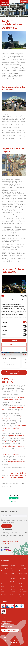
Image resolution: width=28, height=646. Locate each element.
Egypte (3, 581)
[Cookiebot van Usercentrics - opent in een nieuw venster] (21, 296)
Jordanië (12, 565)
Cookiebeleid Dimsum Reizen (9, 541)
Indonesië (3, 594)
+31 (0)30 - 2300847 (10, 630)
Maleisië (12, 581)
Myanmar (12, 591)
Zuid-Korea (22, 597)
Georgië (3, 589)
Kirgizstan (13, 571)
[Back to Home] (5, 3)
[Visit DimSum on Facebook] (2, 549)
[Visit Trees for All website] (21, 606)
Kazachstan (13, 568)
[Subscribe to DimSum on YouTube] (10, 549)
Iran (2, 597)
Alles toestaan (14, 340)
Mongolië (12, 589)
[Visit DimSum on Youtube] (4, 637)
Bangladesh (4, 568)
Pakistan (21, 565)
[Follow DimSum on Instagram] (7, 549)
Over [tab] (23, 299)
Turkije (21, 589)
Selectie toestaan (14, 344)
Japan (11, 563)
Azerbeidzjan (4, 565)
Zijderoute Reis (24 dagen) (16, 477)
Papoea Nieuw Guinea (23, 570)
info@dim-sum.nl (7, 626)
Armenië (3, 563)
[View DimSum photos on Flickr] (5, 549)
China (2, 578)
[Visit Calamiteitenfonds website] (17, 606)
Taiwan (21, 581)
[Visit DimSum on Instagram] (3, 637)
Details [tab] (14, 299)
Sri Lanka (21, 576)
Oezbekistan (13, 597)
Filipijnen (3, 586)
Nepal (11, 594)
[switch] (25, 326)
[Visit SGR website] (3, 606)
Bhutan (3, 571)
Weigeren (14, 349)
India (2, 591)
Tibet (20, 586)
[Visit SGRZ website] (8, 606)
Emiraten (3, 584)
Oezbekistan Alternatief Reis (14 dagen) (13, 446)
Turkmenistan (23, 591)
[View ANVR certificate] (12, 606)
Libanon (12, 578)
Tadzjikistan (22, 578)
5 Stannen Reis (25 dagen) (18, 473)
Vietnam (21, 594)
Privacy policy (5, 543)
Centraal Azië (4, 576)
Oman (20, 563)
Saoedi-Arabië (23, 573)
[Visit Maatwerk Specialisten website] (3, 611)
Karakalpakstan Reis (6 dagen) (15, 461)
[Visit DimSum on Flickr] (5, 637)
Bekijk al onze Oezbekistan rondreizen (14, 372)
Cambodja (4, 573)
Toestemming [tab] (5, 299)
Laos (11, 576)
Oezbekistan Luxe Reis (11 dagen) (11, 441)
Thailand (21, 584)
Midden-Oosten (12, 585)
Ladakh (12, 573)
